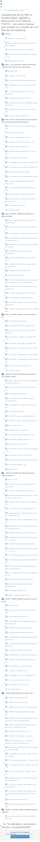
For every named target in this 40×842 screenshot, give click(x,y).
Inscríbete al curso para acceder (20, 836)
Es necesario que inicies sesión (25, 834)
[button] (1, 2)
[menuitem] (1, 4)
